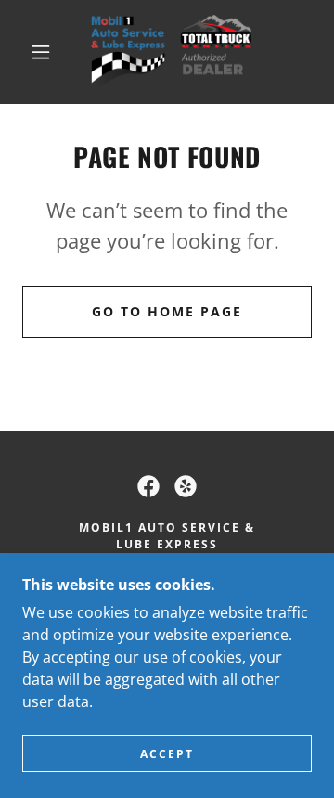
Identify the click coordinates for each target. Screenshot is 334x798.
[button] (40, 52)
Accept (167, 754)
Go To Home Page (167, 311)
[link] (170, 52)
